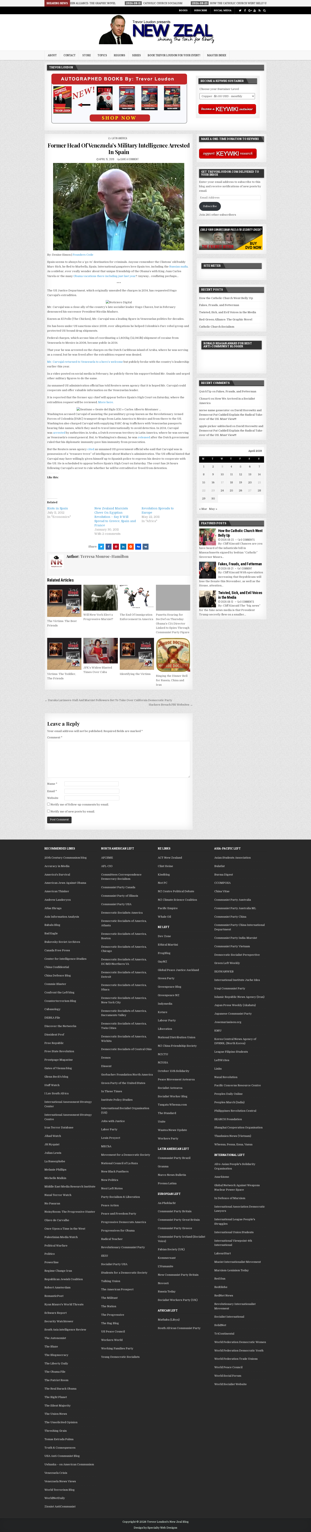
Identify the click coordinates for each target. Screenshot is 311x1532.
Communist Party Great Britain (179, 1219)
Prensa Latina (167, 1183)
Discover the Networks (60, 1026)
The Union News (55, 1413)
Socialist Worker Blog (172, 1096)
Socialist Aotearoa (170, 1087)
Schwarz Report (55, 1312)
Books (183, 10)
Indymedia (165, 1003)
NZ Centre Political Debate (176, 891)
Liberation (165, 1028)
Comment (54, 737)
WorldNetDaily (54, 1498)
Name (52, 783)
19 (240, 482)
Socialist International (229, 1316)
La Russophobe (54, 1161)
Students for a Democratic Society (124, 1272)
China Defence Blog (57, 975)
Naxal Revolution (225, 1077)
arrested (59, 432)
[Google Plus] (250, 10)
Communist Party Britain (174, 1211)
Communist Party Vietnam (232, 946)
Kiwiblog (164, 874)
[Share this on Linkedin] (123, 547)
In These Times (111, 1091)
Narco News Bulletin (172, 1174)
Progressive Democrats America (123, 1222)
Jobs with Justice (113, 1121)
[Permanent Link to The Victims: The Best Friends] (64, 601)
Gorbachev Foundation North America (127, 1074)
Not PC (162, 882)
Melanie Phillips (55, 1169)
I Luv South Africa (56, 1093)
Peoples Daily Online (228, 1093)
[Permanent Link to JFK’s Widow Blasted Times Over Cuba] (100, 651)
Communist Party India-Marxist (235, 937)
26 (240, 490)
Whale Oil (164, 916)
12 (240, 474)
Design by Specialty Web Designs (155, 1527)
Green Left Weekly (227, 963)
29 (203, 498)
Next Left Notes (112, 1188)
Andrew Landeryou (57, 899)
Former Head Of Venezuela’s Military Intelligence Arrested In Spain (119, 149)
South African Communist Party (179, 1328)
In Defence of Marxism (229, 1198)
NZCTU (163, 1054)
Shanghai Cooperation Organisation (238, 1127)
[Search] (264, 10)
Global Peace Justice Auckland (178, 970)
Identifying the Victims (135, 674)
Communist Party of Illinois (119, 895)
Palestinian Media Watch (61, 1237)
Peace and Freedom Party (118, 1213)
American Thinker (56, 891)
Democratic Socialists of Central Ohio (126, 1049)
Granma (163, 1166)
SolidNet (220, 1325)
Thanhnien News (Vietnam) (232, 1136)
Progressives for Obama (118, 1230)
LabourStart (222, 1253)
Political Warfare (55, 1245)
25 (231, 490)
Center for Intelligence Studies (65, 958)
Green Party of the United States (123, 1083)
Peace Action (110, 1205)
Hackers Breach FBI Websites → (171, 704)
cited (90, 449)
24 (222, 490)
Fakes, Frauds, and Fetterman (219, 305)
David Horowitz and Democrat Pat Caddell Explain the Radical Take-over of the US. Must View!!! (231, 415)
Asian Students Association (232, 857)
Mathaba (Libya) (169, 1319)
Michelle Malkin (55, 1178)
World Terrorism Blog (59, 1489)
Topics (102, 55)
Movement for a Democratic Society (125, 1154)
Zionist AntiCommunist (60, 1506)
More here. (106, 402)
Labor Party (109, 1129)
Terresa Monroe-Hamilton (104, 556)
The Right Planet (55, 1397)
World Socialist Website (230, 1384)
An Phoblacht (167, 1203)
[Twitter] (240, 10)
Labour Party (167, 1020)
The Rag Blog (110, 1323)
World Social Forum (227, 1375)
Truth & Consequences (60, 1447)
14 (259, 474)
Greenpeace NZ (168, 995)
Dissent (106, 1066)
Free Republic (54, 1043)
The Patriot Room (56, 1380)
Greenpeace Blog (169, 986)
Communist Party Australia (232, 899)
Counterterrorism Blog (60, 1000)
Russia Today (167, 1291)
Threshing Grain (55, 1430)
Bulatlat (219, 866)
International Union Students (234, 1232)
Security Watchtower (58, 1321)
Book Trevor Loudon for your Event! (174, 55)
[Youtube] (255, 10)
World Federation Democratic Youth (238, 1350)
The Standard (167, 1113)
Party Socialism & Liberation (120, 1196)
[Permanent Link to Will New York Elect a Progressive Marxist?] (100, 598)
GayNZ (162, 961)
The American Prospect (117, 1289)
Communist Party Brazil (174, 1158)
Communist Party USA (116, 904)
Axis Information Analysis (61, 916)
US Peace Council (113, 1331)
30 (213, 498)
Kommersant (167, 1257)
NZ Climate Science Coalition (177, 899)
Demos (106, 1057)
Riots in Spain (57, 508)
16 (213, 482)
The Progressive (112, 1314)
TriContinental (224, 1333)
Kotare (162, 1012)
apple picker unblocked (215, 426)
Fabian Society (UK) (171, 1249)
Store (86, 55)
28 (259, 490)
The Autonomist (55, 1338)
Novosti (163, 1283)
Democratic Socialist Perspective (237, 954)
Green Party (166, 978)
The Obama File (54, 1371)
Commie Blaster (55, 984)
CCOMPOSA (222, 882)
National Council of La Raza (119, 1163)
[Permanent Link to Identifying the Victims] (137, 654)
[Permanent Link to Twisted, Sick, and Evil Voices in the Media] (207, 598)
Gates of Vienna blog (58, 1068)
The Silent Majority (57, 1405)
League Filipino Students (231, 1051)
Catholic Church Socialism (216, 326)
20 (250, 482)
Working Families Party (117, 1348)
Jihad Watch (52, 1136)
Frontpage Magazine (58, 1059)
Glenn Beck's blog (56, 1076)
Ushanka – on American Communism (69, 1464)
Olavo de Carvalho (56, 1220)
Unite (161, 1121)
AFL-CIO (107, 866)
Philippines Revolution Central (235, 1110)
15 (203, 482)
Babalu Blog (52, 925)
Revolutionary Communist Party (123, 1247)
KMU (218, 1030)
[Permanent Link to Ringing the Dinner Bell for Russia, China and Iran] (173, 655)
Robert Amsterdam (57, 1287)
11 (231, 474)
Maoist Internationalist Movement (237, 1261)
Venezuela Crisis (55, 1472)
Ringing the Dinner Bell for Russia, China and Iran (171, 680)
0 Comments (248, 539)
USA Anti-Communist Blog (62, 1456)
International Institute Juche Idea (237, 980)
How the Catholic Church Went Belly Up (226, 298)
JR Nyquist (51, 1144)
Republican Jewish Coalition (63, 1279)
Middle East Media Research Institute (69, 1186)
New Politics (109, 1180)
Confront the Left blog (59, 992)
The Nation (108, 1306)
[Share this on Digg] (138, 547)
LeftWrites (221, 1060)
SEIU (104, 1255)
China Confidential (56, 967)
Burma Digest (223, 874)
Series (136, 55)
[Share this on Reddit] (131, 547)
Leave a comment (129, 159)
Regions (119, 55)
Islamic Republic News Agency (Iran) (239, 996)
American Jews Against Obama (65, 882)
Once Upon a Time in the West (64, 1228)
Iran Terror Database (58, 1127)
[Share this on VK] (146, 547)
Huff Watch (51, 1085)
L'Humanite (165, 1266)
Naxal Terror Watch (57, 1195)
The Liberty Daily (56, 1363)
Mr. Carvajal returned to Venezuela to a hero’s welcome (85, 361)
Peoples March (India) (229, 1102)
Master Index (216, 55)
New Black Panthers (115, 1171)
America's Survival (57, 874)
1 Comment (246, 568)
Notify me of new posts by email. (73, 811)
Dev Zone (164, 936)
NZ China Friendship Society (177, 1045)
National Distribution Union (176, 1037)
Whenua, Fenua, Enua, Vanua (233, 1144)
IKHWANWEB (224, 971)
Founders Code (83, 254)
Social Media (222, 10)
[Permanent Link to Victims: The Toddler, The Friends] (64, 654)
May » (213, 508)
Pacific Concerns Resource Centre (237, 1085)
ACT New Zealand (170, 857)
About (52, 55)
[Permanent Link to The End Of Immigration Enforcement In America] (137, 598)
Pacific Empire (168, 908)
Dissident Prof (54, 1034)
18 (231, 482)
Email (52, 791)
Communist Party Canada (118, 887)
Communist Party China (230, 916)
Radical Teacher (112, 1239)
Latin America (119, 138)
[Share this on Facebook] (108, 547)
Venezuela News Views (60, 1481)
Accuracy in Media (56, 866)
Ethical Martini (168, 944)
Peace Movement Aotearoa (176, 1079)
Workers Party (168, 1138)
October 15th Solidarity (173, 1071)
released (144, 437)
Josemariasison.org (227, 1022)
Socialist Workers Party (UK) (178, 1300)
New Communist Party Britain (178, 1274)
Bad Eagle (51, 933)
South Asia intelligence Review (65, 1329)
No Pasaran (52, 1203)
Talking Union (110, 1281)
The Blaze (51, 1346)
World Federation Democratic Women (240, 1342)
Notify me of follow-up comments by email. (80, 804)
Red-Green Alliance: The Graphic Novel (225, 319)
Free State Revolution (59, 1051)
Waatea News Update (172, 1130)
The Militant (109, 1297)
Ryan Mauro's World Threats (64, 1304)
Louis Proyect (110, 1137)
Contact (69, 55)
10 (222, 474)
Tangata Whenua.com (172, 1104)
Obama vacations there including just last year (104, 276)
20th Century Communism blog (65, 857)
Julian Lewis (52, 1152)
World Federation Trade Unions (236, 1358)
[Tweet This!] (101, 547)
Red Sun (219, 1278)
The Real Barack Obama (60, 1388)
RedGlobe (220, 1287)
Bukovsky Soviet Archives (62, 941)
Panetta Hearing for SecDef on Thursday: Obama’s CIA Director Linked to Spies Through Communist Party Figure (172, 623)
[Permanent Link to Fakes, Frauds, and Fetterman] (207, 570)
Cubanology (52, 1009)
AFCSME (107, 857)
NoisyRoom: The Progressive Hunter (69, 1211)
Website (52, 798)
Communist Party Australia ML (235, 908)
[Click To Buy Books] (119, 122)
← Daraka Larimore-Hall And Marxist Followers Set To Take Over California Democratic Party (108, 700)
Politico (49, 1253)
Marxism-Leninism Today (231, 1270)
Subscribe (200, 10)
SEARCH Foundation (228, 1119)
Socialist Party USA (114, 1264)
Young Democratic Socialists (120, 1356)
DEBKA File (52, 1017)
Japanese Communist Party (233, 1013)
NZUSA (163, 1062)
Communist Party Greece (175, 1228)
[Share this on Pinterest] (116, 547)
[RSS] (259, 10)
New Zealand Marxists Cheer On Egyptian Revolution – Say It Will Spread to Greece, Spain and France (115, 517)
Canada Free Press (57, 950)
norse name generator (214, 410)
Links (218, 1068)
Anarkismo (221, 1176)
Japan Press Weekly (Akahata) (235, 1005)
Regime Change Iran (58, 1270)
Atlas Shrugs (53, 908)
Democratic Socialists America (122, 912)
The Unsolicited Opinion (60, 1422)
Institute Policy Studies (117, 1099)
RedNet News (223, 1295)
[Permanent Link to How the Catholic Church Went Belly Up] (207, 536)
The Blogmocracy (56, 1355)
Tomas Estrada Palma (58, 1439)
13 (249, 474)
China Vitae (222, 891)
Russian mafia (178, 266)
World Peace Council (228, 1367)
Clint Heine (165, 866)
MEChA (106, 1146)
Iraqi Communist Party (229, 988)
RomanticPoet (53, 1296)
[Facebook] (245, 10)
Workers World (111, 1340)
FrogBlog (164, 953)
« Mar (203, 508)
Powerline (51, 1262)
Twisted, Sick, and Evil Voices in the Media (227, 312)
